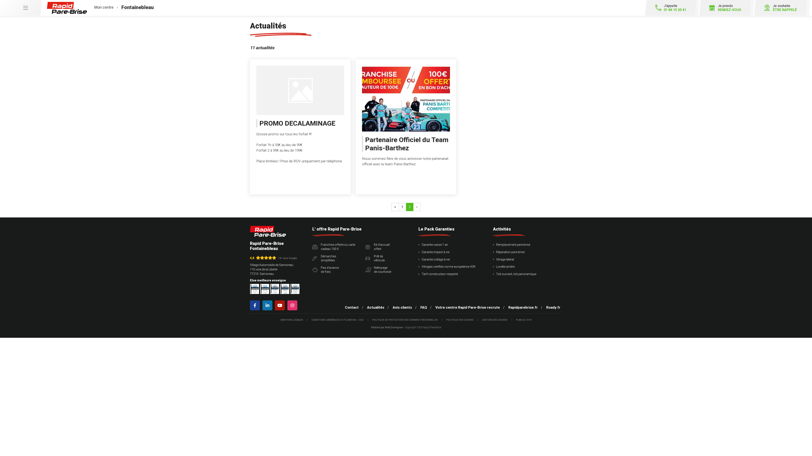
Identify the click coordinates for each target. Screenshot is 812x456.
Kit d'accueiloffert (382, 247)
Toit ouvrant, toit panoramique (516, 274)
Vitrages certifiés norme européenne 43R (448, 266)
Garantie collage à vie (436, 259)
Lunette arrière (505, 266)
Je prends (729, 8)
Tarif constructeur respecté (440, 274)
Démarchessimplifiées (328, 258)
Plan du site (524, 320)
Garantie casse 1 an (435, 244)
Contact (352, 307)
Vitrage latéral (505, 259)
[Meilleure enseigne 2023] (295, 289)
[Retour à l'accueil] (268, 231)
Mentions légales (292, 320)
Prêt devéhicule (379, 258)
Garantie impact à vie (435, 252)
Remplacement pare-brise (513, 244)
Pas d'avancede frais (330, 270)
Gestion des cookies (495, 320)
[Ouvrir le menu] (20, 8)
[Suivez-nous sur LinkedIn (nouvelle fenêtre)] (268, 305)
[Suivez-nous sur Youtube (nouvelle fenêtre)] (281, 305)
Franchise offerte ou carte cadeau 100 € (338, 247)
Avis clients (402, 307)
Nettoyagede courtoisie (382, 270)
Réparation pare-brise (510, 252)
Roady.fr (553, 307)
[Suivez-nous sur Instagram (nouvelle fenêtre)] (293, 305)
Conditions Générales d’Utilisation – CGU (337, 320)
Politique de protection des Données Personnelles (405, 320)
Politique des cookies (460, 320)
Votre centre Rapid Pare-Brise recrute (467, 307)
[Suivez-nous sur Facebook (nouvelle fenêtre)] (256, 305)
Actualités (375, 307)
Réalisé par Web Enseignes (387, 327)
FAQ (423, 307)
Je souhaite (785, 8)
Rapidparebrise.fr (523, 307)
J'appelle (675, 8)
